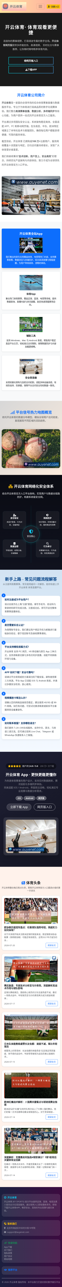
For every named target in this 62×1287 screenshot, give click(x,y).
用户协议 (8, 1256)
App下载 (8, 1247)
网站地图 (8, 1259)
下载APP (32, 69)
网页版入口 (44, 807)
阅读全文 (52, 945)
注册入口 (55, 6)
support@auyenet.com (18, 1232)
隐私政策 (8, 1253)
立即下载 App (19, 807)
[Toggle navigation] (40, 6)
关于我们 (8, 1250)
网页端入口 (32, 60)
